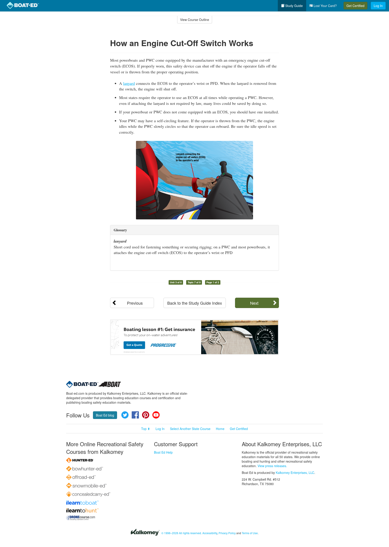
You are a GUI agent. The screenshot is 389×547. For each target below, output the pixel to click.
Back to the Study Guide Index (194, 303)
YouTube (156, 415)
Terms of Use (250, 533)
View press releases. (272, 466)
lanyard (129, 83)
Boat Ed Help (163, 452)
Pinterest (145, 415)
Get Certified (355, 5)
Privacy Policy (227, 533)
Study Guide (293, 5)
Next (254, 303)
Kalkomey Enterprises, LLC (295, 472)
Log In (378, 5)
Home (220, 428)
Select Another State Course (190, 428)
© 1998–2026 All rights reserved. (181, 533)
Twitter (125, 415)
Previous (135, 303)
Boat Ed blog (105, 415)
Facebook (135, 415)
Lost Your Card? (325, 5)
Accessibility (209, 533)
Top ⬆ (145, 428)
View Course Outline (194, 19)
